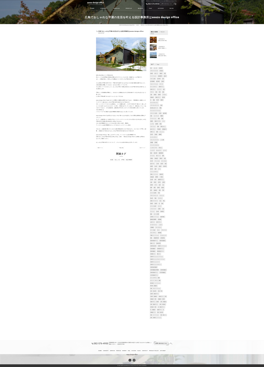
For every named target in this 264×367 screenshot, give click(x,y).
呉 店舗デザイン (161, 307)
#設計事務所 (129, 159)
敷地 (151, 153)
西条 (163, 155)
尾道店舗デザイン (160, 251)
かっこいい (162, 131)
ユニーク (164, 150)
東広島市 (158, 81)
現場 (161, 105)
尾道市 (151, 203)
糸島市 (158, 187)
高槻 (160, 107)
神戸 (155, 179)
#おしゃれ (117, 159)
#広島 (111, 159)
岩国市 (151, 73)
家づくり (156, 73)
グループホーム (158, 227)
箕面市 (161, 158)
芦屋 (163, 190)
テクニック (162, 195)
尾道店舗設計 (152, 251)
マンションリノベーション (155, 110)
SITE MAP (163, 350)
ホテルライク (158, 150)
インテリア (152, 150)
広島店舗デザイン (160, 248)
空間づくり (152, 131)
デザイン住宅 (152, 78)
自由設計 (155, 190)
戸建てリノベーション (154, 235)
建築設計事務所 (153, 219)
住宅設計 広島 (153, 307)
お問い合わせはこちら (166, 3)
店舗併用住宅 (156, 237)
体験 (159, 118)
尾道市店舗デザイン (154, 240)
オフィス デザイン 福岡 (155, 280)
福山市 (165, 76)
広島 (156, 92)
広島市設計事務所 (153, 267)
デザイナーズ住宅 (153, 113)
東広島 (163, 97)
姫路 (154, 187)
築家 (151, 187)
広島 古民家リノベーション (155, 317)
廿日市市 (159, 78)
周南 (155, 198)
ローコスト (152, 155)
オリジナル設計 (153, 206)
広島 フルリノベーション (155, 288)
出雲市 (163, 182)
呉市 (163, 78)
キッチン (159, 206)
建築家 (160, 134)
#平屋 (122, 159)
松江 (151, 68)
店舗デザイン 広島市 (154, 301)
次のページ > (142, 147)
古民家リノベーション (154, 216)
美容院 (155, 94)
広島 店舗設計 (163, 301)
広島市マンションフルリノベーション (157, 259)
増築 (162, 118)
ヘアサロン (164, 94)
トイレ (163, 121)
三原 (163, 208)
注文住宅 (160, 68)
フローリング (152, 126)
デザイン (152, 92)
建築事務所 (161, 153)
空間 (158, 126)
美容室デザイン (161, 179)
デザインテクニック (154, 195)
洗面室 (156, 123)
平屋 (165, 73)
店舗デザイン (157, 97)
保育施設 (159, 219)
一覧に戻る (121, 147)
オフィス (161, 84)
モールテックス (163, 235)
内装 (165, 158)
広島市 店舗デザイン (154, 293)
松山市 (156, 166)
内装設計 (156, 158)
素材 (151, 214)
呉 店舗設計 (152, 309)
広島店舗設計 (152, 248)
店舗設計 (152, 97)
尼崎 (160, 190)
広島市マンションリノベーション (156, 256)
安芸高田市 (160, 76)
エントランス (156, 115)
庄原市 (162, 163)
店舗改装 (152, 176)
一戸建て (161, 176)
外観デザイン (163, 126)
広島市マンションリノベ (155, 261)
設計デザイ (152, 163)
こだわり (160, 224)
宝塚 (159, 192)
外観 (151, 115)
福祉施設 (159, 232)
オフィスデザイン (153, 86)
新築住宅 (161, 174)
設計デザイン (152, 129)
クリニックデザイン (154, 171)
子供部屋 (159, 129)
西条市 (160, 166)
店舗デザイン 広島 (162, 296)
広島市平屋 (158, 243)
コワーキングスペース (154, 105)
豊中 (151, 190)
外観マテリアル (157, 121)
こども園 (162, 139)
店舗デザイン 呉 (160, 309)
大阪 (151, 94)
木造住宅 (165, 166)
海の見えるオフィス (154, 107)
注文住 (157, 211)
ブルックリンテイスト (154, 139)
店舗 (163, 92)
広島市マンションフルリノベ (155, 264)
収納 (157, 131)
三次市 (157, 163)
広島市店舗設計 (163, 269)
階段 (151, 237)
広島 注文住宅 (160, 312)
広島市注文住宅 (153, 245)
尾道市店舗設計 (162, 240)
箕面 (162, 203)
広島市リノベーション (162, 245)
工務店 (159, 208)
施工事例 (164, 113)
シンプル (152, 123)
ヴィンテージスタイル (154, 145)
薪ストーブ (158, 155)
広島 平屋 (160, 291)
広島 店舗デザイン (154, 304)
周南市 (161, 73)
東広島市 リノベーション (155, 283)
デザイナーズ (163, 230)
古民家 (156, 134)
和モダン (160, 147)
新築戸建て (162, 216)
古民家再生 (163, 237)
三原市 (160, 113)
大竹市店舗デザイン (154, 275)
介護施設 (152, 227)
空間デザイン (161, 86)
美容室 (159, 94)
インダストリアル (153, 147)
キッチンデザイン (153, 137)
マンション (152, 211)
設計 (164, 89)
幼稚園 (151, 142)
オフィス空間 (156, 214)
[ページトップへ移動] (170, 343)
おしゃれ (155, 68)
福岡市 (151, 166)
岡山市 (151, 198)
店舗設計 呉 (152, 312)
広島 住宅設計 (162, 304)
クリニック (159, 89)
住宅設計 (161, 70)
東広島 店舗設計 (153, 285)
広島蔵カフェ (152, 253)
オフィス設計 (152, 230)
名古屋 (151, 179)
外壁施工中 (164, 129)
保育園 (156, 142)
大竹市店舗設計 (162, 272)
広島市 (162, 81)
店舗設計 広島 (153, 299)
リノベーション (153, 76)
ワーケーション (153, 118)
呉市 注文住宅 (153, 291)
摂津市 (151, 184)
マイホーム (160, 198)
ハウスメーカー (153, 208)
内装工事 (155, 153)
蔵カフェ (159, 253)
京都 (151, 182)
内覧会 (151, 158)
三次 (163, 184)
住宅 (160, 92)
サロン (158, 230)
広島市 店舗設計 (153, 296)
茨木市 (151, 134)
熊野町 (156, 176)
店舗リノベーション (154, 174)
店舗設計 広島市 (161, 299)
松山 (160, 200)
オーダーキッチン (153, 224)
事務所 (151, 121)
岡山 (164, 200)
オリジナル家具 (153, 192)
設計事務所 (152, 81)
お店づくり (152, 222)
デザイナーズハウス (154, 70)
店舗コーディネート (154, 200)
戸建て (155, 182)
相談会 (162, 187)
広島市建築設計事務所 (154, 269)
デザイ (156, 184)
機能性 (162, 115)
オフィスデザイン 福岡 (155, 277)
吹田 (160, 184)
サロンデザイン (153, 232)
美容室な (162, 211)
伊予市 (159, 182)
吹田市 (156, 203)
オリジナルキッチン (154, 102)
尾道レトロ (152, 243)
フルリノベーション (154, 84)
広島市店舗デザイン (154, 272)
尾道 (165, 163)
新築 (160, 123)
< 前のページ (100, 147)
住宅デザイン (158, 222)
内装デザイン (152, 89)
